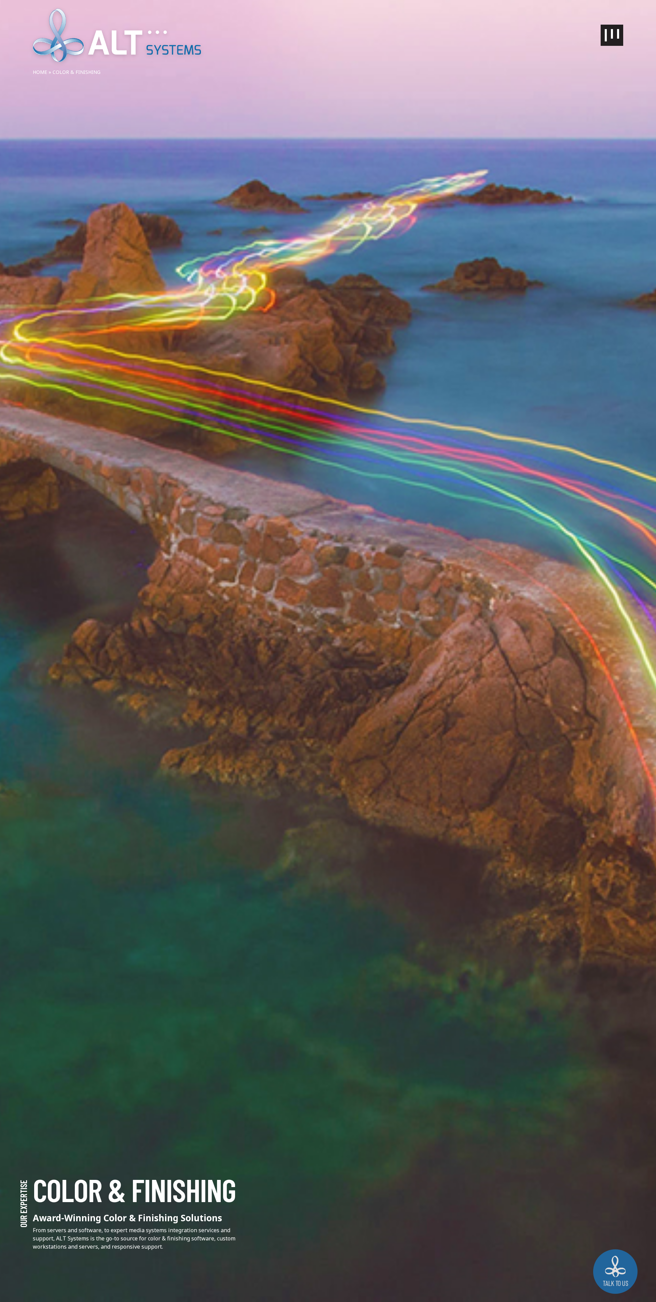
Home (40, 72)
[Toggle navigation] (612, 35)
